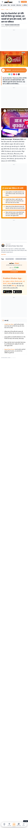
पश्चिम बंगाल (18, 5)
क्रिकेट (5, 283)
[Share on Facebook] (12, 74)
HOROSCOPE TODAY (21, 259)
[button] (14, 59)
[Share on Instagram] (16, 74)
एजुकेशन (7, 281)
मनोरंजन (12, 281)
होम (1, 5)
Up (11, 9)
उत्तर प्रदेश (13, 5)
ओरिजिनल (25, 5)
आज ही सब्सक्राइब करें (14, 271)
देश (4, 281)
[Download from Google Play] (7, 291)
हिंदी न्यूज (14, 286)
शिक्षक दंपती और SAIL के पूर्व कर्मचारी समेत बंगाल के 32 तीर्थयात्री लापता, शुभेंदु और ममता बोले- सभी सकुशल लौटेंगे (15, 213)
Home (2, 9)
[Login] (14, 824)
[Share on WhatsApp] (9, 74)
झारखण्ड (5, 5)
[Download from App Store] (17, 291)
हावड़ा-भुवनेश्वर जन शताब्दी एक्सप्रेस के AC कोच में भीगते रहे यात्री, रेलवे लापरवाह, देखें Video (15, 193)
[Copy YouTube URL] (14, 74)
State (7, 9)
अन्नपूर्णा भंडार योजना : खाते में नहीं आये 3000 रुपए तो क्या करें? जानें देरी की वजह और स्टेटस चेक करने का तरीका (14, 200)
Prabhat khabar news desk (12, 24)
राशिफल (9, 283)
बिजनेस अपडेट (18, 281)
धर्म (23, 281)
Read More (3, 254)
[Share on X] (19, 74)
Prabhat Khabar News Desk (15, 246)
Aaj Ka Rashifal (9, 259)
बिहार (9, 5)
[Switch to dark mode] (19, 2)
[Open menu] (2, 2)
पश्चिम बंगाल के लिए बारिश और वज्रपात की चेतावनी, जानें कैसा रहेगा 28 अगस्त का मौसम (15, 207)
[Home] (8, 2)
